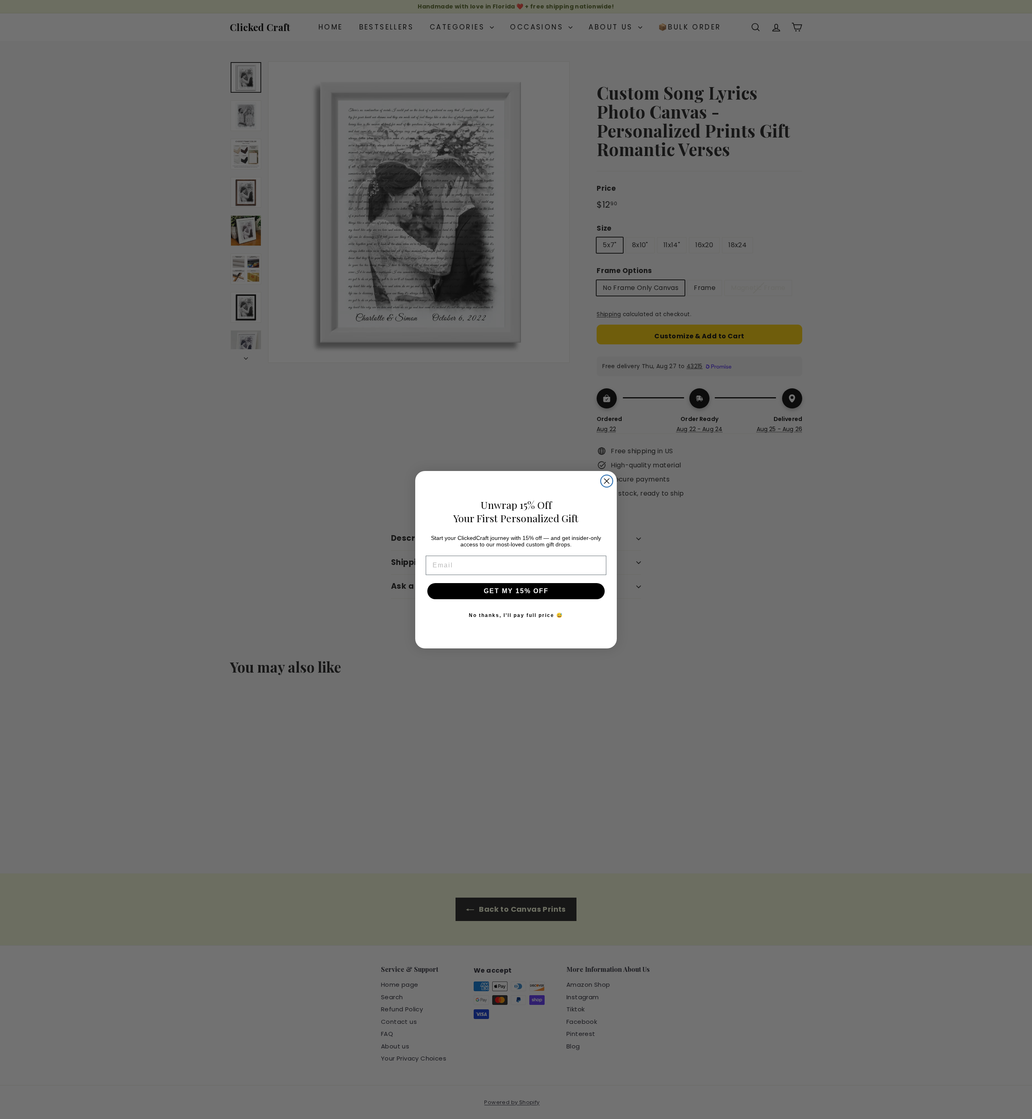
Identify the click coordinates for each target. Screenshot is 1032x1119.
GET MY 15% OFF (516, 591)
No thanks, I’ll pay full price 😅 (516, 615)
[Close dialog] (607, 481)
